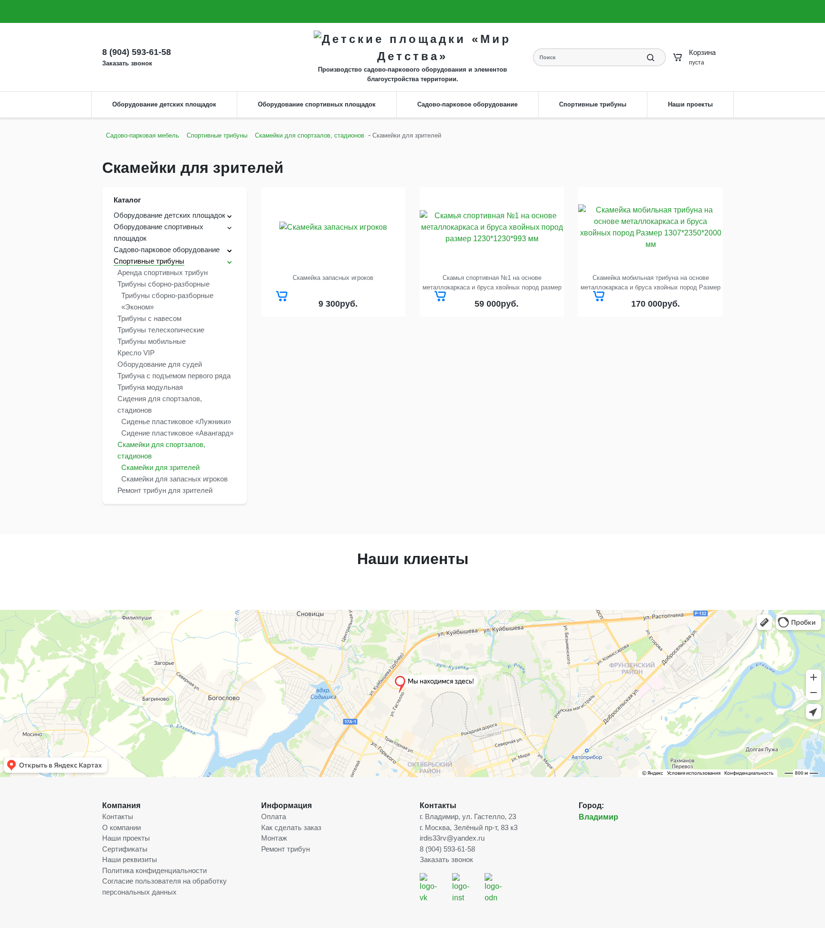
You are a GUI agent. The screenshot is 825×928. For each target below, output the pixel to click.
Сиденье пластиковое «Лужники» (176, 421)
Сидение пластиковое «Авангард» (177, 433)
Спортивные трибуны (592, 104)
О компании (120, 11)
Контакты (327, 11)
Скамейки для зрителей (160, 467)
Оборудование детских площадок (164, 104)
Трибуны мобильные (151, 341)
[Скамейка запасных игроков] (333, 227)
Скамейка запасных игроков (333, 277)
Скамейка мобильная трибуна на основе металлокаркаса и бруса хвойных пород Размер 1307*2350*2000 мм (650, 283)
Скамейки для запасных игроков (174, 479)
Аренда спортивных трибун (162, 272)
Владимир (598, 817)
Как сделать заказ (247, 11)
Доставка (198, 11)
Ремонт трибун (285, 849)
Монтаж (293, 11)
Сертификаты (125, 849)
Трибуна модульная (150, 387)
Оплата (165, 11)
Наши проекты (690, 104)
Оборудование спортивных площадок (317, 104)
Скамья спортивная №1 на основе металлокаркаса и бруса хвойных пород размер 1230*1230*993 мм (492, 283)
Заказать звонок (624, 5)
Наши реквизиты (129, 859)
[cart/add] (281, 296)
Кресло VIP (136, 353)
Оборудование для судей (159, 364)
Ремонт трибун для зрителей (164, 490)
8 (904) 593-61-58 (571, 5)
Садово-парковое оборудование (467, 104)
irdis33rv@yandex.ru (577, 17)
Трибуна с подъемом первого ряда (174, 376)
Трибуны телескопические (160, 330)
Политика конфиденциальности (154, 870)
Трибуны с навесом (149, 318)
